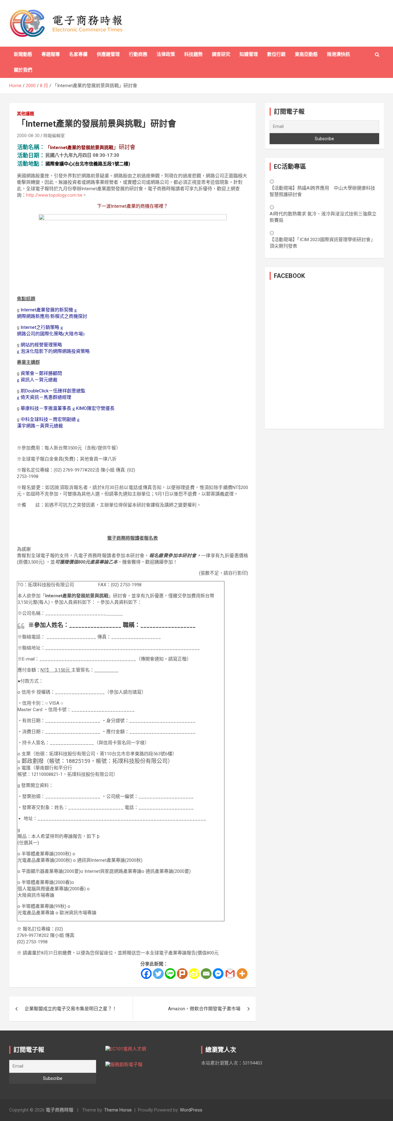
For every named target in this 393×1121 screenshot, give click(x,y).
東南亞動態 (306, 54)
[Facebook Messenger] (218, 973)
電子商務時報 (59, 1110)
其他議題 (25, 113)
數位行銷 (276, 54)
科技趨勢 (193, 54)
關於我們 (23, 70)
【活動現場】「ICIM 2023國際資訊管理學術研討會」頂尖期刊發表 (322, 243)
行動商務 (138, 54)
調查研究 (221, 54)
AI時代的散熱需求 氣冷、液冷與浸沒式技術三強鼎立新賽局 (323, 217)
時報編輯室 (54, 135)
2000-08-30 (28, 135)
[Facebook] (146, 973)
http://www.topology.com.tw (54, 195)
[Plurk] (182, 973)
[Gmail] (230, 973)
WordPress (191, 1110)
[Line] (170, 973)
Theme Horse (118, 1110)
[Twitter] (158, 973)
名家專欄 (78, 54)
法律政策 (166, 54)
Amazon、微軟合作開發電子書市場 (204, 1008)
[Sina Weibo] (194, 973)
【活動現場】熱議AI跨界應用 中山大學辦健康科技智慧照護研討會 (322, 191)
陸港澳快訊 (338, 54)
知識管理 (248, 54)
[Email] (206, 973)
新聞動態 (23, 54)
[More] (242, 973)
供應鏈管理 (108, 54)
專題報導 (50, 54)
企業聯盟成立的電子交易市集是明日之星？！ (71, 1008)
